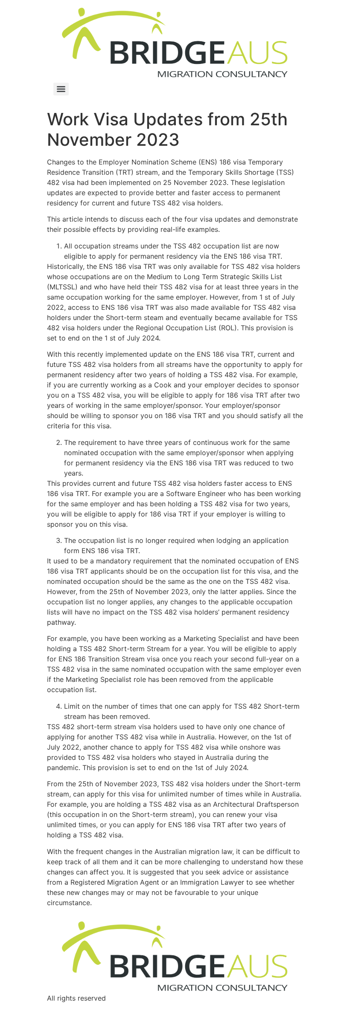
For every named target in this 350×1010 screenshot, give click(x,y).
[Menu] (61, 89)
